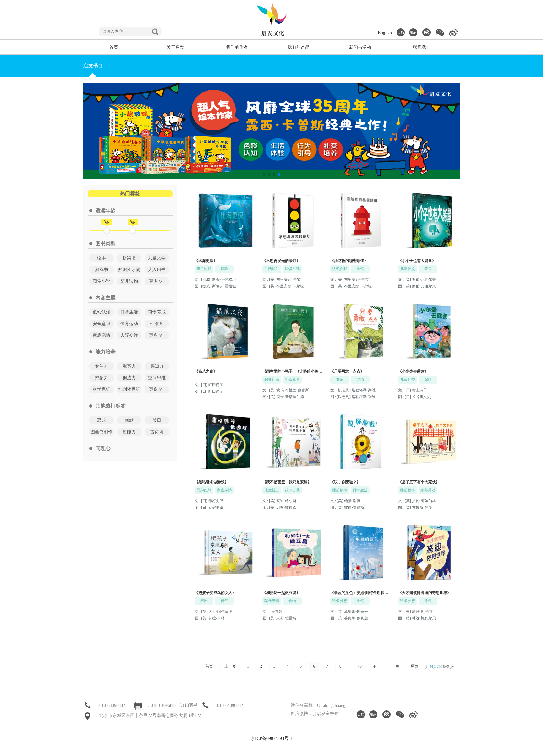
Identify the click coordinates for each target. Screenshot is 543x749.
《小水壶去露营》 (413, 371)
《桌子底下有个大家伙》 (419, 482)
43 (360, 666)
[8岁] (132, 230)
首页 (209, 666)
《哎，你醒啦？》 (345, 482)
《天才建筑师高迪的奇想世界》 (424, 593)
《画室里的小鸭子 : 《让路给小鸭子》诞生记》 (301, 371)
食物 (292, 601)
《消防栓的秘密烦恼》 (349, 260)
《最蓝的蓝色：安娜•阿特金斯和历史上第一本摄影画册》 (378, 593)
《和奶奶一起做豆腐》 (281, 593)
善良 (428, 269)
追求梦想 (339, 601)
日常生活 (360, 490)
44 (375, 666)
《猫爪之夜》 (206, 371)
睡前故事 (339, 490)
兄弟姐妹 (203, 490)
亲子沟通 (203, 269)
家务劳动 (428, 490)
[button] (264, 174)
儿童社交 (407, 269)
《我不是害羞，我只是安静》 (286, 482)
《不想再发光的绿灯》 (281, 260)
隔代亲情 (271, 601)
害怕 (360, 379)
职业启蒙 (271, 379)
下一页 (393, 666)
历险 (204, 601)
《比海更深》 (206, 260)
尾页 (414, 666)
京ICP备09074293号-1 (271, 738)
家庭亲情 (224, 490)
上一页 (230, 666)
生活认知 (271, 269)
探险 (224, 269)
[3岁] (106, 230)
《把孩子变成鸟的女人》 (215, 593)
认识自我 (292, 269)
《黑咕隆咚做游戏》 (211, 482)
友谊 (339, 379)
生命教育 (292, 379)
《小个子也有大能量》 (417, 260)
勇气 (360, 269)
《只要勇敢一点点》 (347, 371)
